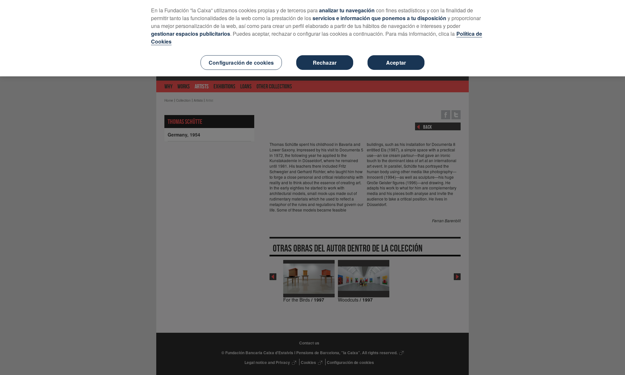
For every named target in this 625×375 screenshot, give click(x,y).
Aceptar (396, 62)
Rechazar (325, 62)
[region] (312, 38)
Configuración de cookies (241, 62)
